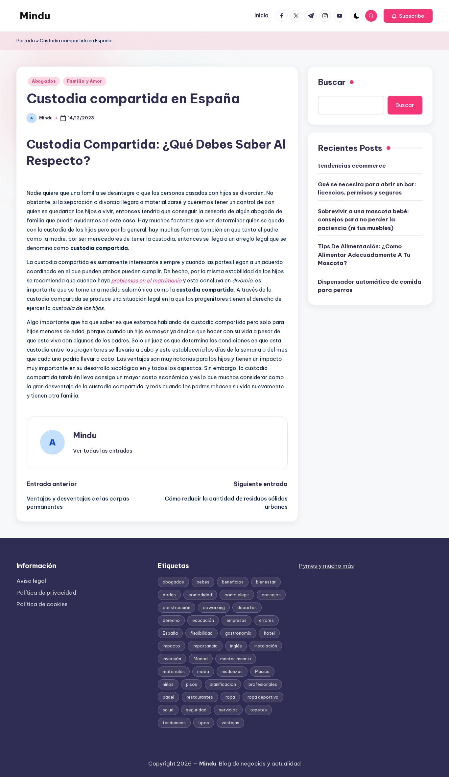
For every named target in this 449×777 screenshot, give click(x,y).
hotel (269, 633)
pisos (191, 684)
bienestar (266, 581)
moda (203, 671)
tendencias (174, 722)
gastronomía (238, 633)
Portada (25, 41)
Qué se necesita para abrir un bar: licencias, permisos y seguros (367, 188)
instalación (265, 645)
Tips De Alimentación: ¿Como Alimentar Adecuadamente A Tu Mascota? (364, 255)
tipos (203, 722)
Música (262, 671)
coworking (214, 607)
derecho (171, 620)
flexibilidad (201, 633)
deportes (247, 607)
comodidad (200, 594)
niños (168, 684)
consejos (271, 594)
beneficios (233, 581)
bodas (169, 594)
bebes (203, 581)
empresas (236, 620)
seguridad (196, 709)
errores (266, 620)
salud (168, 709)
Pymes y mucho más (326, 565)
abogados (173, 581)
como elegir (237, 594)
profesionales (262, 684)
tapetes (258, 709)
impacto (171, 645)
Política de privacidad (46, 592)
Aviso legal (31, 580)
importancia (205, 645)
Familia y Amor (84, 81)
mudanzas (232, 671)
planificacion (223, 684)
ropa (230, 697)
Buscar (331, 82)
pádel (168, 697)
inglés (236, 645)
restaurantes (200, 697)
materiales (174, 671)
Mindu (35, 16)
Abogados (44, 81)
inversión (172, 658)
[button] (408, 16)
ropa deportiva (263, 697)
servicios (228, 709)
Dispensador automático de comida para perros (369, 286)
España (170, 633)
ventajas (230, 722)
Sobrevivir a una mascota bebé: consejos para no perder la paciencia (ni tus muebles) (363, 220)
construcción (176, 607)
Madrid (201, 658)
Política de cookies (42, 604)
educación (203, 620)
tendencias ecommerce (352, 165)
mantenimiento (235, 658)
